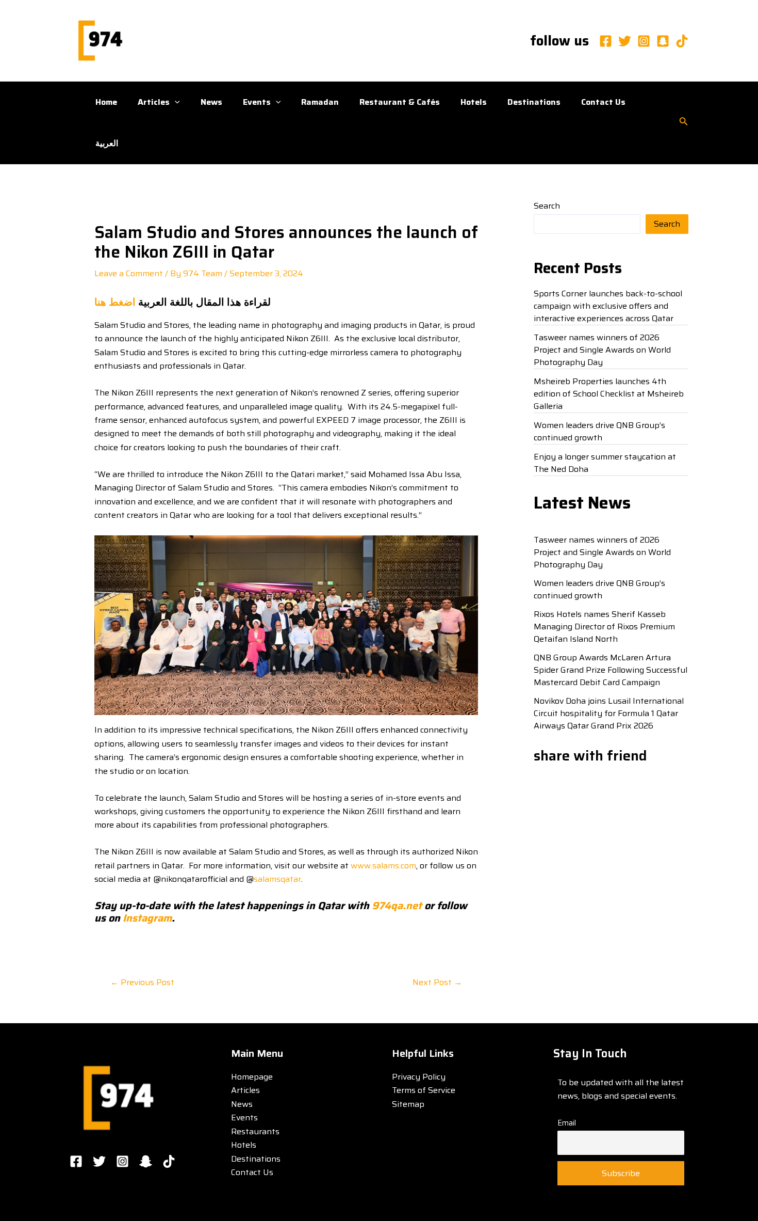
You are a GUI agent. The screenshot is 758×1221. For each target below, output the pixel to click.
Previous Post (142, 982)
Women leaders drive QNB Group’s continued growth (599, 431)
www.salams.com (383, 865)
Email (566, 1123)
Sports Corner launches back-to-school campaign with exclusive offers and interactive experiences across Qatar (608, 306)
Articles (154, 102)
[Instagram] (643, 41)
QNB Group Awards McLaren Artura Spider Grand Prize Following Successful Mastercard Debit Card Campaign (610, 670)
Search (547, 205)
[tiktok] (681, 41)
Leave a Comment (128, 273)
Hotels (473, 102)
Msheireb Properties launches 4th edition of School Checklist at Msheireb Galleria (609, 394)
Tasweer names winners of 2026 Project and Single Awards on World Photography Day (602, 350)
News (211, 102)
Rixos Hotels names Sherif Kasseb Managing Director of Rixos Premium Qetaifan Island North (604, 626)
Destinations (534, 102)
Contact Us (603, 102)
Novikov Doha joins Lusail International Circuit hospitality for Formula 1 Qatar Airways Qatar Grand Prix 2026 (609, 713)
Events (257, 102)
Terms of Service (423, 1090)
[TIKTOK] (168, 1161)
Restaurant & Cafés (399, 102)
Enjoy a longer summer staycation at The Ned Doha (605, 462)
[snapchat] (662, 41)
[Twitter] (624, 41)
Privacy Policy (419, 1076)
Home (106, 102)
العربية (106, 143)
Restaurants (255, 1131)
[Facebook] (605, 41)
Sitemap (408, 1104)
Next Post (437, 982)
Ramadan (320, 102)
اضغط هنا (115, 302)
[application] (175, 102)
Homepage (252, 1076)
